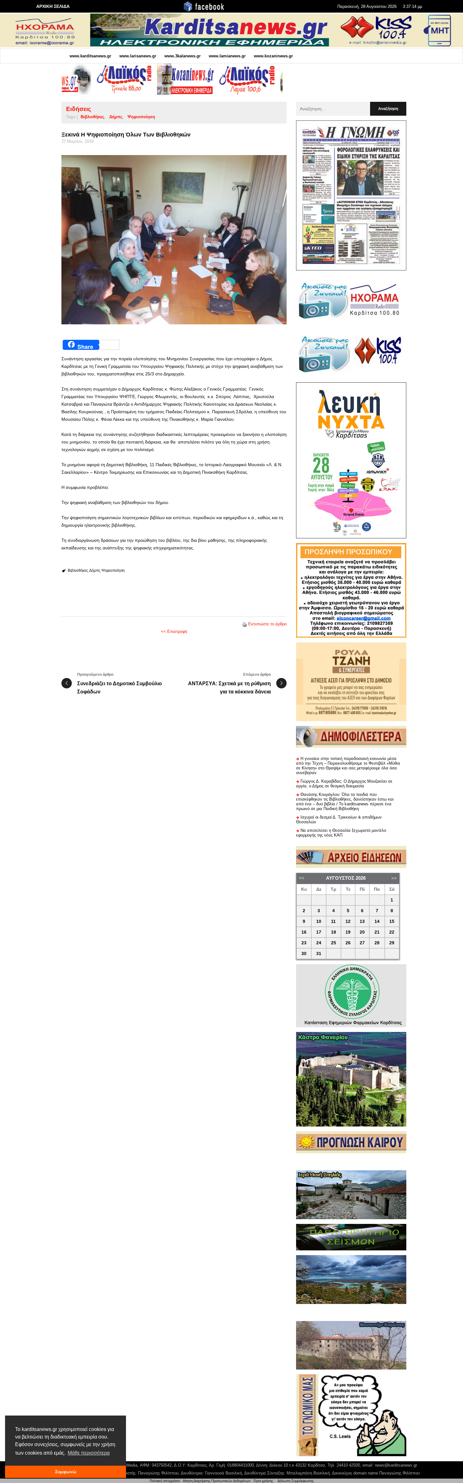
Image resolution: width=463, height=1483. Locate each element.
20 (362, 932)
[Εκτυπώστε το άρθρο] (244, 624)
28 (377, 943)
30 (303, 953)
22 (391, 932)
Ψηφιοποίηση (141, 116)
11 (333, 921)
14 (377, 921)
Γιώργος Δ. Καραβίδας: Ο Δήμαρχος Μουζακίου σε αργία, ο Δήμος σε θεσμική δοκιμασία (344, 783)
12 (348, 921)
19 (348, 932)
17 (318, 932)
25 (333, 943)
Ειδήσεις (78, 109)
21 (377, 932)
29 (391, 943)
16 (303, 932)
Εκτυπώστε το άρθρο (267, 624)
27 (362, 943)
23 (303, 943)
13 (362, 921)
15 (391, 921)
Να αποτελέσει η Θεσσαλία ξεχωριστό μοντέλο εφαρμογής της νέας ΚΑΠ (341, 832)
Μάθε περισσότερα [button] (89, 1453)
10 (318, 921)
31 (318, 953)
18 (333, 932)
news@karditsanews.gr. (396, 1465)
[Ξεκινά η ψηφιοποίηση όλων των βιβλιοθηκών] (174, 239)
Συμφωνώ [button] (65, 1471)
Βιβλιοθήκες (92, 116)
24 (318, 943)
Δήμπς (116, 116)
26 (348, 943)
